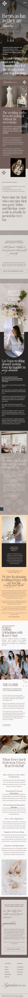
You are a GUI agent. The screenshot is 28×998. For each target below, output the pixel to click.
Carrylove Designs (19, 996)
